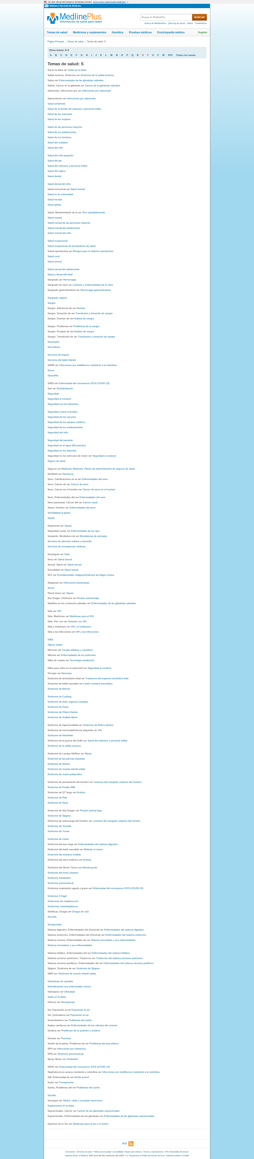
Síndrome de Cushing (59, 696)
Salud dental (54, 176)
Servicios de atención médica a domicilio (70, 541)
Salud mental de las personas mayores (69, 222)
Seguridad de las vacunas (62, 417)
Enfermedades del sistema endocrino (125, 934)
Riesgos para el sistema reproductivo (93, 251)
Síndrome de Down (58, 706)
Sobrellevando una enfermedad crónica (69, 986)
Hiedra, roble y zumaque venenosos (82, 1100)
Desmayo (66, 673)
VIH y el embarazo (81, 626)
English (202, 32)
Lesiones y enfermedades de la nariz (93, 284)
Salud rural (53, 256)
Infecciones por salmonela (96, 90)
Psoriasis (66, 1038)
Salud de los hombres (59, 137)
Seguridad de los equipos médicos (66, 422)
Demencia (67, 474)
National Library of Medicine (76, 1156)
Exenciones (70, 1152)
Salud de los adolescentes (62, 132)
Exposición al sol (81, 1009)
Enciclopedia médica (171, 32)
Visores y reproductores (153, 1152)
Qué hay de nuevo (176, 23)
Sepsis (51, 518)
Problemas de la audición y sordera (80, 1030)
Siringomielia (55, 924)
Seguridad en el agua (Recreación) (67, 445)
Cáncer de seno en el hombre (99, 489)
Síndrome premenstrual (60, 883)
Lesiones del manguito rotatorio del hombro (117, 782)
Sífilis (50, 639)
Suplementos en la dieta (61, 1105)
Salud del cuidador (58, 142)
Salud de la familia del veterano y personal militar (74, 108)
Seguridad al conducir (59, 398)
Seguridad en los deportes (62, 450)
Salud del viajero (57, 171)
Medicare (78, 468)
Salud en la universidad (60, 194)
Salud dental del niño (59, 184)
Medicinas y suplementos (89, 32)
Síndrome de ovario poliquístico (65, 774)
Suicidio (52, 1095)
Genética (117, 32)
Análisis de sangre (84, 318)
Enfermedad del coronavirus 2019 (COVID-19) (84, 383)
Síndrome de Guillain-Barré (62, 717)
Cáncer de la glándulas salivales (102, 85)
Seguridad (53, 393)
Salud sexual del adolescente (63, 269)
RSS (124, 1143)
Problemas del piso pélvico (104, 1043)
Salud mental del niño (59, 233)
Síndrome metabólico (59, 877)
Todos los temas (186, 55)
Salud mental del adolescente (64, 228)
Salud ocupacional (58, 240)
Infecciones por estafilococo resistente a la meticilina (88, 365)
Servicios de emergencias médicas (67, 546)
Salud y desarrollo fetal (60, 274)
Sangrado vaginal (57, 297)
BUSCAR (199, 17)
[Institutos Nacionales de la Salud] (47, 6)
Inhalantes (72, 1059)
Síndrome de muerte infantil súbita (66, 769)
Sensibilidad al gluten (59, 512)
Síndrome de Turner (59, 831)
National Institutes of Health (177, 1156)
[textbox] (166, 17)
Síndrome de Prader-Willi (61, 787)
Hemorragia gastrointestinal (95, 290)
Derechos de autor (84, 1152)
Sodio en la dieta (77, 70)
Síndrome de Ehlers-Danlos (63, 712)
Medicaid (66, 468)
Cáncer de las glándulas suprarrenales (98, 1110)
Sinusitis (52, 916)
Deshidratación (65, 388)
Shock (51, 587)
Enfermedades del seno (95, 479)
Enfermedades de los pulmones (78, 655)
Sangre (51, 303)
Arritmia (81, 792)
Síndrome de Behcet (59, 688)
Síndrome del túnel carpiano (63, 872)
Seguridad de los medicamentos (65, 427)
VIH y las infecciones (87, 631)
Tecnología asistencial (82, 660)
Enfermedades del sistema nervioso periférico (129, 963)
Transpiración (66, 1082)
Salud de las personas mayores (65, 127)
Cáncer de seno (79, 484)
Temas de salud (57, 32)
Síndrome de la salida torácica (97, 75)
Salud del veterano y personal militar (67, 165)
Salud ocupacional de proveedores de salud (72, 246)
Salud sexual (55, 261)
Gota (67, 554)
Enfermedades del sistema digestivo (98, 844)
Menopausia (68, 1002)
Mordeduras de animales (93, 536)
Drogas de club (80, 911)
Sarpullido (53, 375)
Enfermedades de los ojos (85, 531)
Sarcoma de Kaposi (58, 354)
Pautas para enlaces (133, 1152)
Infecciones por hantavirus (71, 1048)
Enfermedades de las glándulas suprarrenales (129, 1116)
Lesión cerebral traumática (97, 683)
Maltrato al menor (93, 849)
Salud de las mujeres (59, 119)
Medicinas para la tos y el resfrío (91, 1123)
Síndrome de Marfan (59, 763)
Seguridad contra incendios (62, 411)
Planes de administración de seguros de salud (109, 468)
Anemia (81, 308)
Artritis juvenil (81, 1077)
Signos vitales (55, 644)
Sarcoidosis (54, 347)
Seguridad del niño (58, 432)
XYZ (170, 55)
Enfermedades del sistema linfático (111, 953)
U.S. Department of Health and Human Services (145, 1156)
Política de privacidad (102, 1152)
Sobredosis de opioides (60, 981)
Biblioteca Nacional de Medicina (65, 6)
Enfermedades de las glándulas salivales (81, 80)
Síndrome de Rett (57, 797)
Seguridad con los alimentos (63, 404)
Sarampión (53, 341)
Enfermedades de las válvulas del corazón (94, 1025)
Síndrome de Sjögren (59, 815)
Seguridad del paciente (60, 440)
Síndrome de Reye (58, 802)
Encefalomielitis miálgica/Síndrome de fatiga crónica (85, 575)
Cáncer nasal (90, 502)
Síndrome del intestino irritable (64, 854)
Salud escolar (55, 199)
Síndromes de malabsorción (63, 901)
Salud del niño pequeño (60, 155)
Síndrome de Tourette (59, 826)
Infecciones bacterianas (76, 582)
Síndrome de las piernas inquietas (66, 758)
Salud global (54, 204)
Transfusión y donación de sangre (94, 313)
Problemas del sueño (80, 1020)
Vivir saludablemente (93, 212)
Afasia (88, 753)
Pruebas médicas (140, 32)
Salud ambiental (56, 103)
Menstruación (89, 867)
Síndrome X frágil (57, 896)
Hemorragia (69, 279)
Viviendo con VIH (77, 621)
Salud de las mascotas (60, 114)
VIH (59, 611)
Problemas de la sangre (86, 326)
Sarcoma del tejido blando (62, 360)
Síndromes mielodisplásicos (63, 906)
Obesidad (69, 991)
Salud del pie (55, 160)
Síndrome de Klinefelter (60, 735)
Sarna (51, 370)
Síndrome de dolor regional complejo (68, 701)
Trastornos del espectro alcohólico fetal (107, 678)
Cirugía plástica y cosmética (77, 649)
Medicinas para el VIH (82, 616)
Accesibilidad (117, 1152)
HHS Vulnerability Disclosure (177, 1152)
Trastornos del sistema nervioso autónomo (119, 958)
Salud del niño (55, 147)
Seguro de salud (56, 461)
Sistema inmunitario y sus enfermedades (113, 940)
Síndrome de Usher (58, 839)
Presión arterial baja (88, 598)
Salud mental (77, 189)
